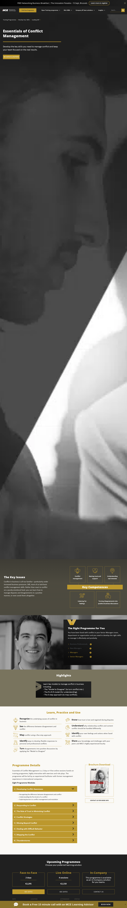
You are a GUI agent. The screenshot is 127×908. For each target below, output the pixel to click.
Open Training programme (49, 10)
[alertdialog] (63, 3)
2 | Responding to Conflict (25, 806)
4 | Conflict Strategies (23, 817)
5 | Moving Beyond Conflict (25, 823)
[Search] (123, 10)
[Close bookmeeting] (125, 904)
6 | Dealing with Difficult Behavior (28, 829)
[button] (45, 789)
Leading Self (35, 20)
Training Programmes (9, 20)
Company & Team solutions (84, 10)
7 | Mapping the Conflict (24, 835)
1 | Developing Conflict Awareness (28, 789)
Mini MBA (67, 10)
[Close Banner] (125, 3)
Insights (100, 10)
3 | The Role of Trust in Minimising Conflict (32, 811)
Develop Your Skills (24, 20)
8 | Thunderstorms (22, 841)
